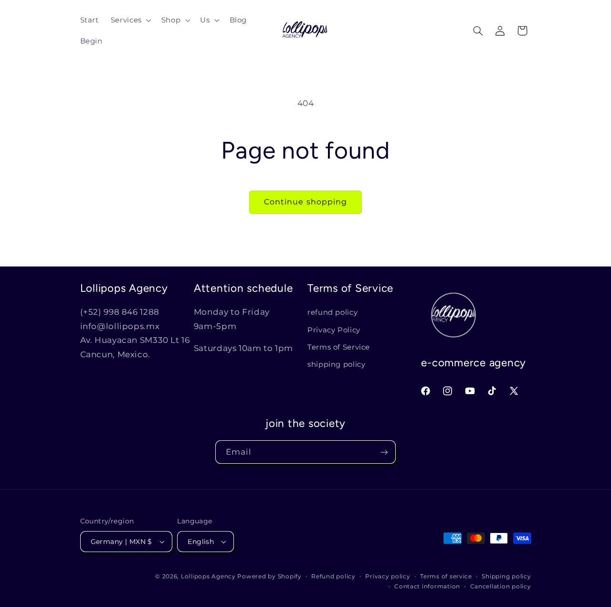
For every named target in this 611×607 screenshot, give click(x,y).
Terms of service (446, 576)
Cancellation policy (500, 586)
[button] (130, 20)
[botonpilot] (522, 31)
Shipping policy (506, 576)
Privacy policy (387, 576)
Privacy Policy (333, 330)
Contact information (427, 586)
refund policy (332, 312)
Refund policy (333, 576)
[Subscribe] (384, 452)
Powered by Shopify (269, 576)
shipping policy (336, 364)
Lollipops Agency (208, 576)
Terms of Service (338, 347)
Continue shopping (305, 201)
